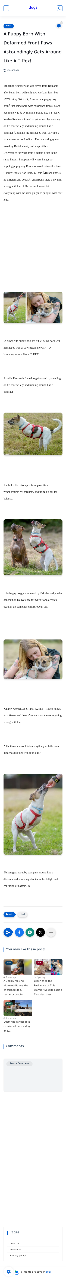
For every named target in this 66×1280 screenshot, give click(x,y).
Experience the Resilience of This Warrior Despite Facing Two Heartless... (48, 988)
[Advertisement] (33, 245)
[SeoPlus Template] (17, 1272)
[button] (19, 932)
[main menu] (6, 8)
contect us (15, 1249)
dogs (33, 8)
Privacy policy (18, 1255)
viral (8, 26)
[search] (59, 8)
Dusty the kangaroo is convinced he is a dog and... (17, 1027)
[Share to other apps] (51, 932)
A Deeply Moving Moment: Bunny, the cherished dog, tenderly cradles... (16, 988)
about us (14, 1243)
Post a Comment (19, 1063)
